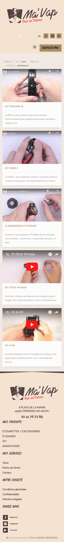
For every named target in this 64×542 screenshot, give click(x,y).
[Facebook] (45, 35)
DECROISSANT (23, 66)
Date (24, 62)
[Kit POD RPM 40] (32, 85)
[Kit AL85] (32, 324)
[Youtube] (59, 35)
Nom (17, 62)
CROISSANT (10, 66)
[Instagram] (52, 35)
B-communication (18, 537)
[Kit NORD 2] (32, 147)
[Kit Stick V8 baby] (32, 266)
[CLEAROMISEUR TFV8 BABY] (32, 205)
